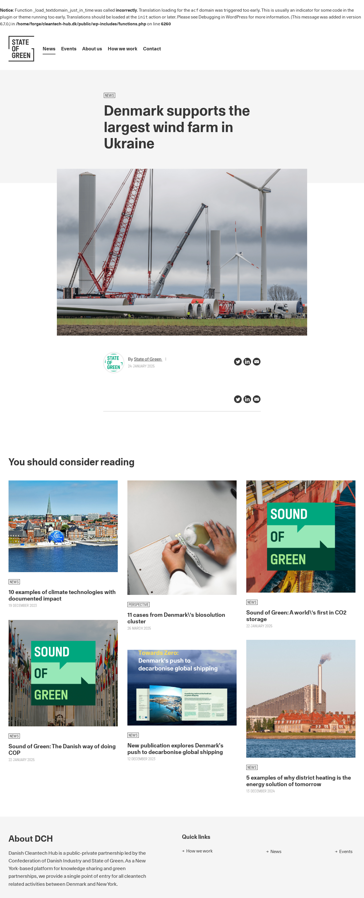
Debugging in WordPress (223, 17)
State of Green (148, 359)
